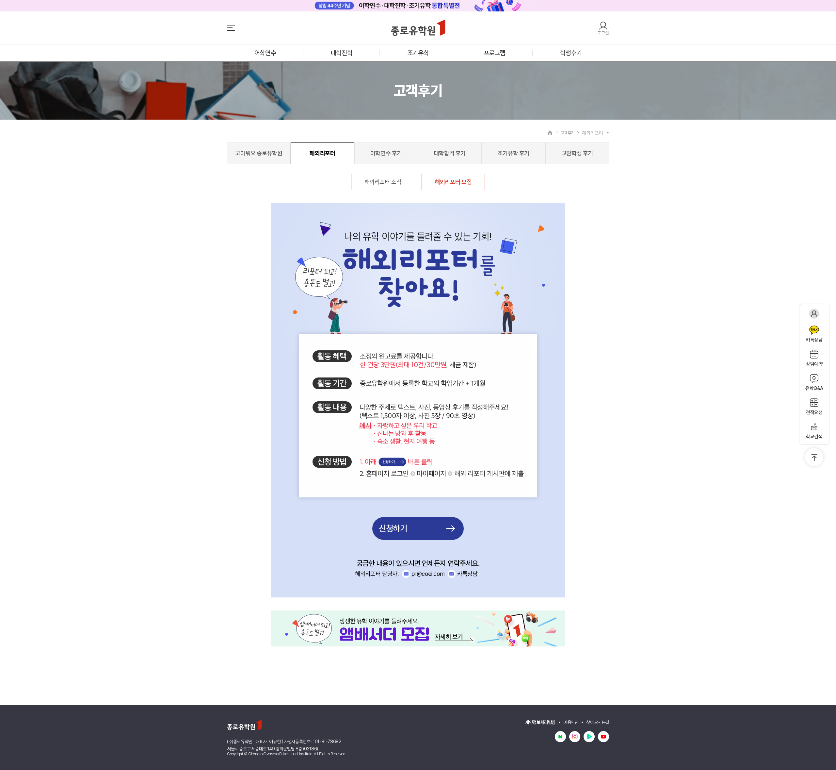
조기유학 (418, 53)
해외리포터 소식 (383, 181)
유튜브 (603, 736)
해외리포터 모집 (453, 181)
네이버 (560, 736)
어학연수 (265, 53)
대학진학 (341, 53)
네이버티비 (589, 736)
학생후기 (571, 53)
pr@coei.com (428, 574)
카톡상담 (467, 574)
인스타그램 (574, 736)
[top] (814, 457)
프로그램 (494, 53)
